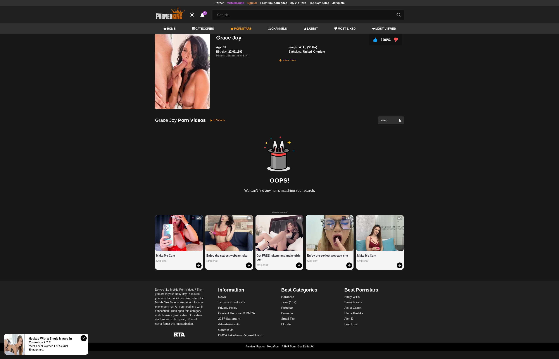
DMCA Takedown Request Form (240, 335)
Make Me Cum (165, 255)
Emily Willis (352, 297)
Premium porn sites (273, 3)
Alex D (348, 318)
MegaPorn (273, 346)
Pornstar (287, 307)
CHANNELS (279, 28)
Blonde (286, 324)
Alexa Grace (352, 307)
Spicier (252, 3)
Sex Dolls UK (306, 346)
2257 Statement (229, 318)
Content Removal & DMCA (236, 313)
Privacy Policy (227, 307)
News (222, 297)
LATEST (312, 28)
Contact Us (225, 329)
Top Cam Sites (319, 3)
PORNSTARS (243, 28)
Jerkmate (338, 3)
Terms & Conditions (231, 302)
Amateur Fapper (255, 346)
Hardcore (287, 297)
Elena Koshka (353, 313)
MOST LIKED (346, 28)
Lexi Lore (350, 324)
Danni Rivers (353, 302)
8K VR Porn (298, 3)
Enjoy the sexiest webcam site (226, 255)
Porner (219, 3)
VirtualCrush (235, 3)
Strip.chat (161, 260)
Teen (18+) (288, 302)
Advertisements (229, 324)
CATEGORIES (204, 28)
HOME (171, 28)
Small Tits (288, 318)
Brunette (287, 313)
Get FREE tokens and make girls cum (279, 257)
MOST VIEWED (385, 28)
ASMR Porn (289, 346)
